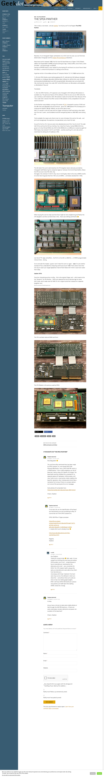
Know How (5, 86)
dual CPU (4, 75)
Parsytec (4, 93)
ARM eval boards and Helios (50, 444)
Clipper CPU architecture (59, 58)
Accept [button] (99, 773)
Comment (46, 632)
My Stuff (56, 8)
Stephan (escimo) (51, 457)
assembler (7, 63)
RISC (3, 99)
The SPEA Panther (41, 17)
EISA (7, 75)
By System (70, 8)
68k (3, 59)
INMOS (4, 82)
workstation (4, 108)
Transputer (7, 105)
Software (77, 8)
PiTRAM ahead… (6, 118)
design (7, 70)
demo (4, 70)
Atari (3, 65)
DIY (3, 72)
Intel (7, 81)
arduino (7, 61)
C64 (6, 68)
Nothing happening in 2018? (6, 128)
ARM (3, 63)
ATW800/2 (5, 25)
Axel (46, 22)
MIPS (3, 91)
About (95, 8)
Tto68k (4, 29)
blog (8, 66)
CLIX (65, 104)
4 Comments (52, 22)
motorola (7, 91)
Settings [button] (93, 773)
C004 (3, 68)
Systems (4, 100)
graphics (4, 77)
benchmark (4, 66)
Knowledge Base (86, 8)
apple (8, 59)
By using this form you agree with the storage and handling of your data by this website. (58, 685)
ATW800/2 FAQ (6, 14)
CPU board (43, 436)
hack (8, 77)
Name (45, 653)
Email (45, 661)
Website (45, 668)
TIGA (7, 101)
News (3, 115)
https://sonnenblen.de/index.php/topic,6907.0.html (61, 490)
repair (7, 93)
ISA (7, 84)
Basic (6, 65)
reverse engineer (5, 96)
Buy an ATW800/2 (5, 19)
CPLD (8, 68)
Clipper (37, 436)
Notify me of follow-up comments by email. (55, 692)
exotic (49, 436)
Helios (4, 79)
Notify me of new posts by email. (52, 697)
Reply (50, 497)
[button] (39, 432)
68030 (5, 59)
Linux (9, 86)
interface (4, 84)
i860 (8, 79)
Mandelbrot (5, 89)
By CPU (63, 8)
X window (4, 110)
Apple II (4, 61)
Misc (35, 17)
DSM (6, 73)
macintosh (5, 88)
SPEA (54, 436)
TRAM (4, 102)
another (56, 26)
